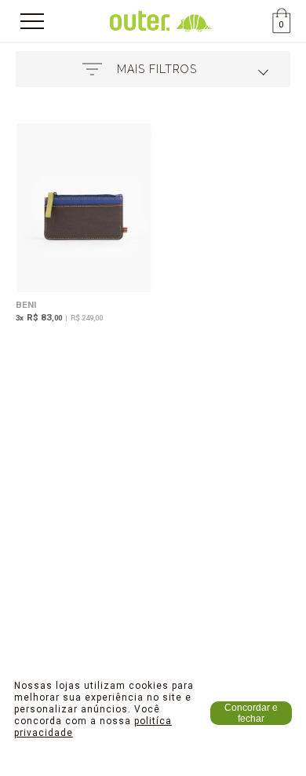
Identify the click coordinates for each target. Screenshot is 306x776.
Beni (26, 304)
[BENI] (84, 209)
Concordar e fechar (251, 713)
